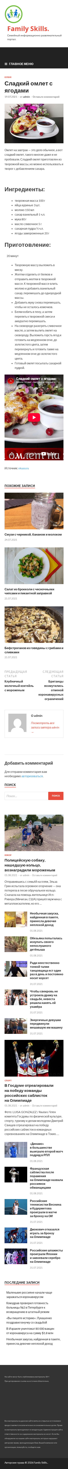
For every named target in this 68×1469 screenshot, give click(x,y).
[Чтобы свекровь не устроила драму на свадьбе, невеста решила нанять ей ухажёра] (16, 1004)
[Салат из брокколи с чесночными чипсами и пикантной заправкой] (34, 585)
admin (26, 96)
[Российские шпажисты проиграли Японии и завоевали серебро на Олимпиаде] (16, 1263)
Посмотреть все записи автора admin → (45, 727)
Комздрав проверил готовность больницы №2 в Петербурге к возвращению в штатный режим (27, 1307)
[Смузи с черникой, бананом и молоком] (34, 530)
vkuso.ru (23, 468)
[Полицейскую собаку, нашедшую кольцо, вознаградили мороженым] (34, 852)
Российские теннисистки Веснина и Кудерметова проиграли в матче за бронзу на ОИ (45, 1208)
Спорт (8, 1080)
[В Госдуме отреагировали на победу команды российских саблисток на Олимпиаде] (34, 1077)
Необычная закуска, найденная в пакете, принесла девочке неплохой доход (44, 919)
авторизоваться (32, 776)
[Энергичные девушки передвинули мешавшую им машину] (16, 1032)
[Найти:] (34, 796)
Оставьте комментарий (46, 96)
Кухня (8, 77)
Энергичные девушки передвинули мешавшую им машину (46, 1023)
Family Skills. (28, 28)
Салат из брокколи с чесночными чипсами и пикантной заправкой (29, 591)
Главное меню (21, 64)
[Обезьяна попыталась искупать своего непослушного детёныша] (16, 951)
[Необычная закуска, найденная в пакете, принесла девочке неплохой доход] (16, 926)
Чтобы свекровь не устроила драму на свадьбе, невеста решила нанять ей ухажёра (44, 998)
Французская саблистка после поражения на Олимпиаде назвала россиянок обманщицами (46, 1178)
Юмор (8, 855)
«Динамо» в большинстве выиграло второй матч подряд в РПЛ (46, 1149)
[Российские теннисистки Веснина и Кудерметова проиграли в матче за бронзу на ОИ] (16, 1213)
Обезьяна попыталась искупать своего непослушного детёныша (46, 943)
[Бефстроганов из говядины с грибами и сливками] (34, 643)
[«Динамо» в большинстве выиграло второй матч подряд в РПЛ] (16, 1156)
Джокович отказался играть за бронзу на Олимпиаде (44, 1233)
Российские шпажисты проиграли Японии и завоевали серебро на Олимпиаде (46, 1256)
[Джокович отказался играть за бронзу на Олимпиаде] (16, 1242)
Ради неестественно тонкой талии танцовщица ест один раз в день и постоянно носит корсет (46, 970)
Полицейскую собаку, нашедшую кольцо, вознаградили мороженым (30, 865)
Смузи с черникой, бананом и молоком (33, 534)
